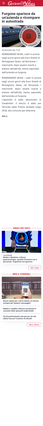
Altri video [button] (34, 268)
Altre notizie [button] (34, 325)
